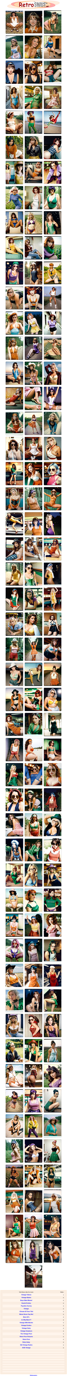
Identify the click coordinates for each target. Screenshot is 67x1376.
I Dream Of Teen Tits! (26, 1311)
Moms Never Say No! (26, 1314)
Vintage (26, 1308)
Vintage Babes (26, 1297)
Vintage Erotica (26, 1325)
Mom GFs (26, 1317)
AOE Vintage (26, 1347)
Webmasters (33, 1375)
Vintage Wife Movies (26, 1322)
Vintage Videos (26, 1295)
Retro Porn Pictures (26, 1336)
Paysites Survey (26, 1306)
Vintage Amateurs (26, 1331)
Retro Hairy (26, 1342)
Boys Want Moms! (26, 1300)
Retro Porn (26, 1339)
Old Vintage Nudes (26, 1345)
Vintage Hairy (26, 1328)
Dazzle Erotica (26, 1303)
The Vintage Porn (26, 1334)
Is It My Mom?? (26, 1320)
